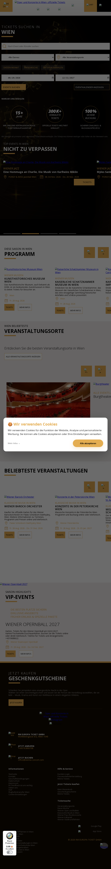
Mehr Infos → (14, 443)
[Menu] (14, 832)
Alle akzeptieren (88, 443)
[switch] (10, 852)
